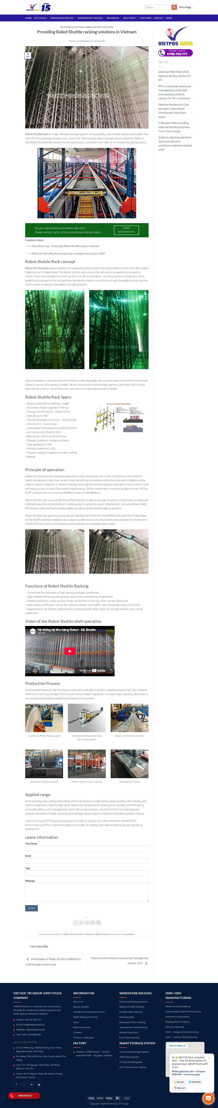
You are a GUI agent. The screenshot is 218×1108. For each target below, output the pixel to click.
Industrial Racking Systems (133, 1001)
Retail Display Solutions (85, 1017)
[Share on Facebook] (75, 922)
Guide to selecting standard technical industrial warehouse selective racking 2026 (175, 143)
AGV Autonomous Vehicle (132, 1067)
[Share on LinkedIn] (98, 922)
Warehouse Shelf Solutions (99, 27)
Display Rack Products (177, 1021)
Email (28, 856)
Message (30, 880)
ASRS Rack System (129, 1056)
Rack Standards (81, 1027)
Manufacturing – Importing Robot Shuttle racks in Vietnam (66, 246)
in (32, 1084)
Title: (27, 868)
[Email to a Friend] (87, 922)
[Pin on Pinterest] (92, 922)
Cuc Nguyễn (99, 41)
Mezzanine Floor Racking (132, 1022)
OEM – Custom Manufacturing (181, 1037)
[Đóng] (209, 1057)
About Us (78, 1001)
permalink (129, 934)
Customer (145, 18)
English (183, 7)
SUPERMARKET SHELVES (90, 18)
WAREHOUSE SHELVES (62, 18)
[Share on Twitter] (81, 922)
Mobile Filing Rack (128, 1032)
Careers (77, 1032)
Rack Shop (129, 18)
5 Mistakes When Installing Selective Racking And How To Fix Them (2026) (174, 127)
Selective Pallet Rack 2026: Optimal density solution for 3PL (174, 76)
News (169, 18)
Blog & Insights (81, 1006)
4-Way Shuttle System (131, 1062)
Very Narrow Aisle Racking (133, 1027)
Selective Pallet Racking (131, 1006)
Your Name (31, 843)
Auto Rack (40, 18)
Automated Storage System (134, 1051)
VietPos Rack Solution (72, 27)
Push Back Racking (129, 1037)
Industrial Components (177, 1016)
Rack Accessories (174, 1026)
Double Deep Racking (130, 1011)
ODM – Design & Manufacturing (182, 1032)
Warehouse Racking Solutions (89, 1011)
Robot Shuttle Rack (36, 134)
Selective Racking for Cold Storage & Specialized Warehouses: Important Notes (173, 111)
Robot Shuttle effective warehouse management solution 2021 (68, 253)
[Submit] (174, 7)
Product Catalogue (83, 1037)
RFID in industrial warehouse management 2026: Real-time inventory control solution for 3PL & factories (174, 92)
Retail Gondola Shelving (177, 1006)
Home (28, 18)
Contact (159, 18)
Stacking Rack (126, 1017)
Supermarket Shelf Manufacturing (183, 1011)
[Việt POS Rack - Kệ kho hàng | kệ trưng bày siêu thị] (38, 7)
